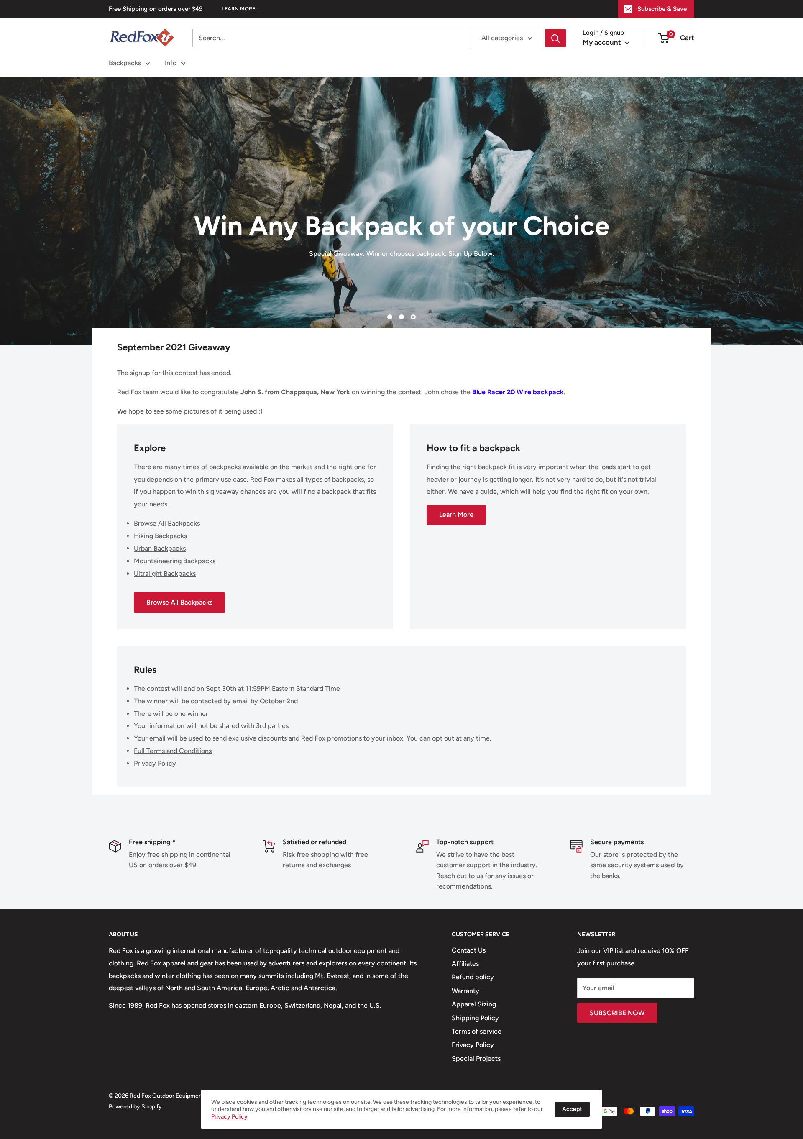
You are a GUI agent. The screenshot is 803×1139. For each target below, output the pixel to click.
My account (603, 42)
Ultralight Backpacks (165, 573)
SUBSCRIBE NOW (617, 1013)
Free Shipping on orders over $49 (156, 9)
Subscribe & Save (662, 9)
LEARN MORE (238, 8)
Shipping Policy (475, 1018)
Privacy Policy (155, 763)
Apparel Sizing (474, 1004)
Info (170, 63)
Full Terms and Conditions (173, 751)
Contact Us (469, 950)
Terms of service (476, 1031)
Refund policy (473, 977)
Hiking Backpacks (160, 536)
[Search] (555, 38)
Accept (572, 1109)
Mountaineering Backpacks (174, 561)
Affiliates (465, 964)
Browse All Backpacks (167, 523)
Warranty (465, 991)
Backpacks (125, 63)
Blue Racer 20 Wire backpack (518, 392)
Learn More (456, 514)
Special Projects (476, 1058)
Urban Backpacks (160, 548)
